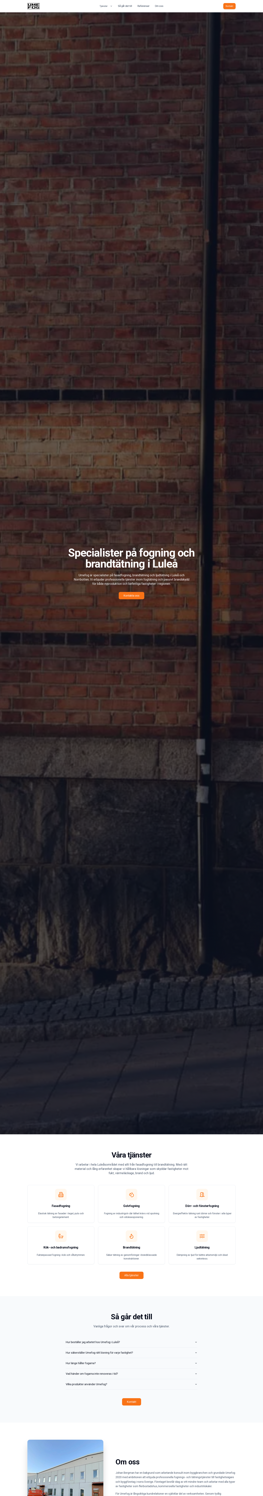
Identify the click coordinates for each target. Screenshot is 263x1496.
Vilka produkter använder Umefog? (86, 1384)
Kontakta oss (131, 595)
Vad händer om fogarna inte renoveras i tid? (92, 1373)
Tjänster (104, 6)
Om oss (159, 6)
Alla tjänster (131, 1275)
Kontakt (229, 6)
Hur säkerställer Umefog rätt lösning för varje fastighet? (99, 1352)
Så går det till (125, 6)
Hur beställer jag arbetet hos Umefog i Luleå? (93, 1342)
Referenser (143, 6)
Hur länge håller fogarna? (81, 1363)
